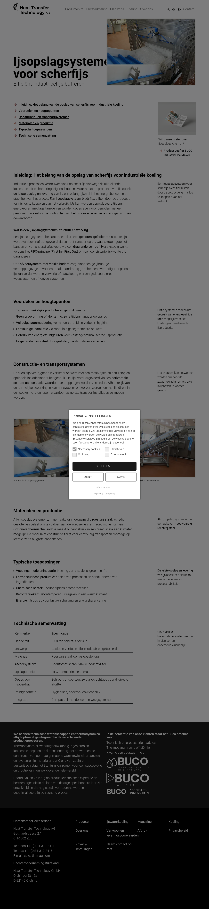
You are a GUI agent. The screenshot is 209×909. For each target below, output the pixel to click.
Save (121, 476)
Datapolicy (109, 493)
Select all (104, 466)
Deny (88, 476)
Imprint (97, 493)
